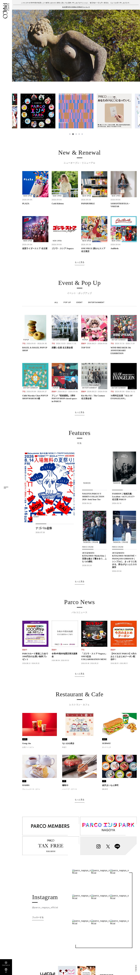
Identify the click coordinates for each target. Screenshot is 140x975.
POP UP (67, 302)
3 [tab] (76, 134)
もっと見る (79, 262)
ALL (56, 302)
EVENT (79, 302)
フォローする (38, 917)
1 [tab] (70, 134)
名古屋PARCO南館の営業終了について (76, 7)
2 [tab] (73, 134)
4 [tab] (79, 134)
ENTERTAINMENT (96, 302)
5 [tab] (82, 134)
